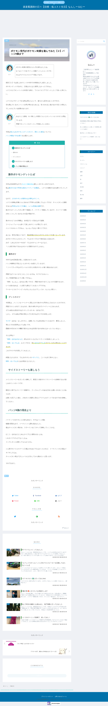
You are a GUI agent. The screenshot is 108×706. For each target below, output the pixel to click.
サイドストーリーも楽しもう (24, 161)
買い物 (82, 194)
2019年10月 (83, 277)
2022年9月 (83, 231)
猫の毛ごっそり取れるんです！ (88, 133)
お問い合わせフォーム (61, 696)
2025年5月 (83, 220)
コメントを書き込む (37, 675)
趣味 (7, 475)
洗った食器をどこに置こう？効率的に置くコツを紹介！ (90, 128)
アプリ (82, 156)
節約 (81, 190)
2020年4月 (83, 254)
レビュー (82, 168)
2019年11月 (83, 273)
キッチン (82, 160)
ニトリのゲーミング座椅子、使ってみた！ (90, 138)
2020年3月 (83, 258)
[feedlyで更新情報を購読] (37, 516)
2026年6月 (83, 216)
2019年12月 (83, 269)
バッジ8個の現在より (21, 166)
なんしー (91, 65)
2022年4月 (83, 235)
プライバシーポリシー (47, 696)
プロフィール (83, 164)
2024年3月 (83, 223)
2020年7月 (83, 242)
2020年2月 (83, 262)
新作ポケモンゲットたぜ (22, 148)
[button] (104, 41)
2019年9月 (83, 281)
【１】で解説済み (28, 184)
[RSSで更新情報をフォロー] (59, 516)
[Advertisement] (54, 24)
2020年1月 (83, 265)
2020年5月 (83, 250)
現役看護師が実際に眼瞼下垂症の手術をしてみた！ (90, 122)
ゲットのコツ (17, 156)
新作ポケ (15, 152)
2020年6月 (83, 246)
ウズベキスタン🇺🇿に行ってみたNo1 (89, 117)
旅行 (81, 183)
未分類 (82, 187)
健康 (81, 171)
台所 (81, 175)
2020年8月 (83, 239)
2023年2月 (83, 227)
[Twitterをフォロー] (15, 516)
